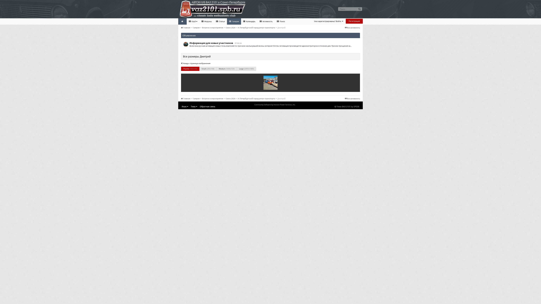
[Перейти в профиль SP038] (185, 44)
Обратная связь (207, 106)
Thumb (190, 69)
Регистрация (354, 21)
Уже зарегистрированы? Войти (328, 21)
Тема (193, 106)
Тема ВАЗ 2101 (344, 106)
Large (246, 69)
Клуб (193, 21)
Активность (267, 21)
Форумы (208, 21)
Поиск (282, 21)
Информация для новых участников (211, 43)
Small (208, 69)
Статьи (221, 21)
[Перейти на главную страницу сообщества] (182, 21)
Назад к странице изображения (196, 63)
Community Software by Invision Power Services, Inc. (274, 104)
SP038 (356, 106)
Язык (184, 106)
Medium (227, 69)
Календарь (250, 21)
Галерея (235, 21)
